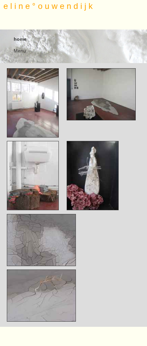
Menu (20, 50)
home (20, 39)
